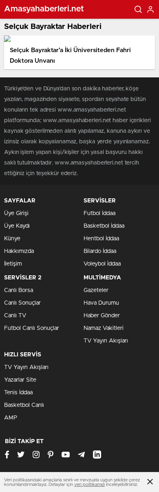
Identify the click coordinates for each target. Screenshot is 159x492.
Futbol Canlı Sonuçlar (31, 328)
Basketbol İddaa (104, 226)
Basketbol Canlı (24, 405)
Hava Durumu (101, 303)
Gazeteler (96, 290)
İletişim (13, 264)
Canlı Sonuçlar (22, 303)
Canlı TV (15, 315)
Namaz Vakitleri (104, 328)
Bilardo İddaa (100, 251)
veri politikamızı (89, 484)
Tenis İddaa (18, 392)
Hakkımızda (19, 251)
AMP (10, 418)
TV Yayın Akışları (106, 341)
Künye (12, 239)
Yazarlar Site (20, 380)
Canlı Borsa (18, 290)
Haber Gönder (102, 315)
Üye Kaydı (17, 226)
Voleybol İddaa (102, 264)
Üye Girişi (16, 213)
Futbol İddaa (99, 213)
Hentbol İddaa (101, 239)
